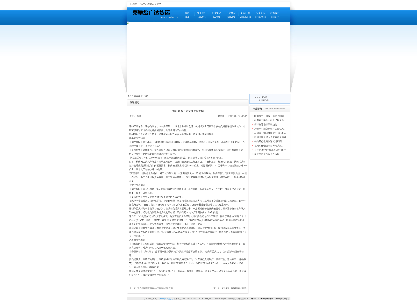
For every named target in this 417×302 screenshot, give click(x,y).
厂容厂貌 (245, 15)
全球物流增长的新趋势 (265, 124)
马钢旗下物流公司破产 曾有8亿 (270, 133)
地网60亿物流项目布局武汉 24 (269, 145)
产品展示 (231, 15)
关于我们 (201, 15)
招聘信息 (265, 100)
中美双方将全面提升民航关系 (269, 120)
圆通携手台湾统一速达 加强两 (269, 116)
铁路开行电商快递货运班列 (268, 141)
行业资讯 (260, 15)
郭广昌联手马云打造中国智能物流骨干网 (155, 288)
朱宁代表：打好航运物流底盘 (234, 288)
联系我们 (275, 15)
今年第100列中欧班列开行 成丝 (270, 150)
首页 (187, 15)
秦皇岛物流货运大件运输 (266, 154)
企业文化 (216, 15)
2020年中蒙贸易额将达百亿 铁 (269, 129)
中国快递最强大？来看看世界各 (270, 137)
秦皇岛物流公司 (150, 298)
